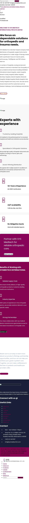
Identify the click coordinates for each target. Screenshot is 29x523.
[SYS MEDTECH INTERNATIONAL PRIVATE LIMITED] (14, 9)
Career (5, 418)
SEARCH (20, 477)
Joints (5, 412)
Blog (4, 408)
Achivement (7, 420)
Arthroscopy (7, 414)
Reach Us (6, 422)
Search (16, 1)
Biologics (5, 416)
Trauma (5, 410)
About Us (6, 406)
